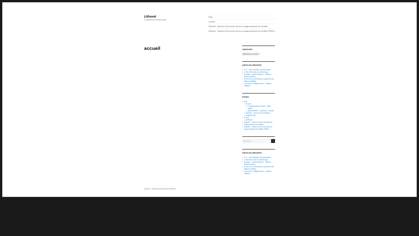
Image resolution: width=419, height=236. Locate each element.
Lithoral (150, 16)
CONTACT (249, 120)
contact (212, 22)
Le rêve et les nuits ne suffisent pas (256, 72)
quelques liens (251, 115)
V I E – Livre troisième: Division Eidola (257, 70)
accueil (248, 104)
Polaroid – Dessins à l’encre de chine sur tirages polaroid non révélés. (238, 26)
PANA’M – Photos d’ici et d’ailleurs (258, 113)
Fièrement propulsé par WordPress (164, 189)
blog (210, 17)
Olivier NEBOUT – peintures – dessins (261, 111)
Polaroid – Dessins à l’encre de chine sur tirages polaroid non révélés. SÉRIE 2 (242, 31)
